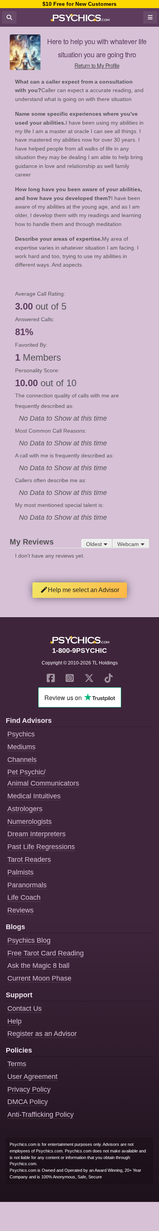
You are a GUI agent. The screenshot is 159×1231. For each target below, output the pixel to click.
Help (14, 1021)
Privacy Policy (29, 1089)
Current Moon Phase (39, 978)
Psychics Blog (29, 940)
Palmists (20, 872)
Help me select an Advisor (83, 590)
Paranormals (27, 885)
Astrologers (24, 809)
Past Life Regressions (41, 847)
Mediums (21, 747)
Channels (22, 760)
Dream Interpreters (36, 834)
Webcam (128, 544)
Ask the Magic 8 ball (38, 965)
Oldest (94, 544)
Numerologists (29, 821)
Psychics (21, 734)
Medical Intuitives (34, 796)
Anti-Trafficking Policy (40, 1114)
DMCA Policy (27, 1102)
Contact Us (24, 1008)
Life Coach (24, 897)
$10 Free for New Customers (79, 4)
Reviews (20, 910)
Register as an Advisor (42, 1034)
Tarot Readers (29, 859)
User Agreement (32, 1076)
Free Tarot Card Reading (45, 953)
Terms (16, 1064)
